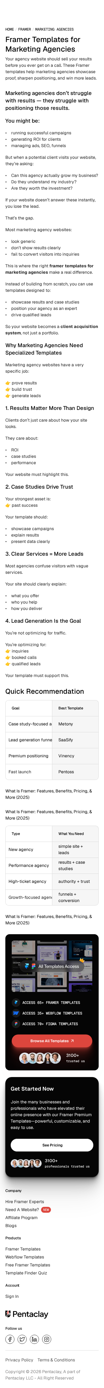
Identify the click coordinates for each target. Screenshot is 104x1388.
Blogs (11, 1225)
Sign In (12, 1296)
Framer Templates (23, 1249)
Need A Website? (22, 1209)
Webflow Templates (24, 1257)
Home (9, 29)
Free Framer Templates (27, 1265)
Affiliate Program (21, 1217)
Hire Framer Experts (24, 1201)
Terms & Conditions (56, 1360)
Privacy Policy (19, 1360)
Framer (24, 29)
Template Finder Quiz (26, 1273)
